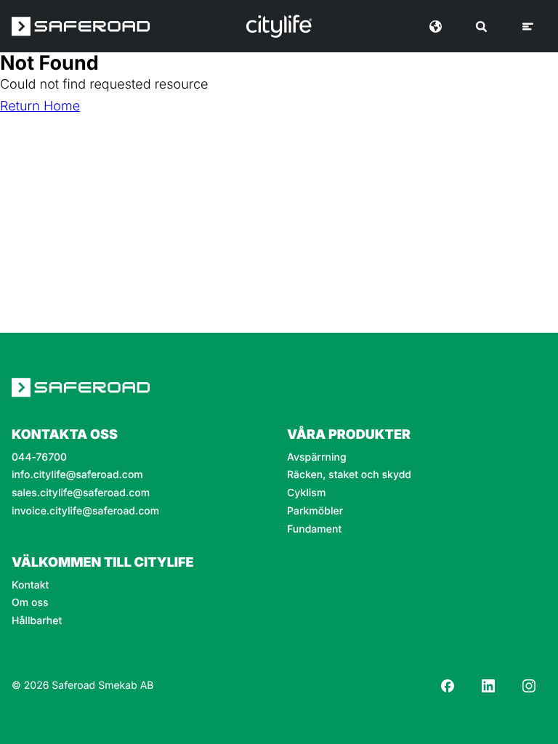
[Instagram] (529, 685)
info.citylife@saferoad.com (77, 475)
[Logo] (279, 26)
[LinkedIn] (488, 685)
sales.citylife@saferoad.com (81, 493)
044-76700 (39, 458)
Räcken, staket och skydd (349, 475)
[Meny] (527, 26)
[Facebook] (447, 685)
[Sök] (481, 26)
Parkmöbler (315, 511)
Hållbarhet (37, 621)
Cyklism (306, 493)
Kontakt (30, 585)
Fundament (314, 529)
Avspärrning (317, 458)
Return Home (40, 106)
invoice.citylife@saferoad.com (85, 511)
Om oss (30, 603)
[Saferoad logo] (81, 26)
